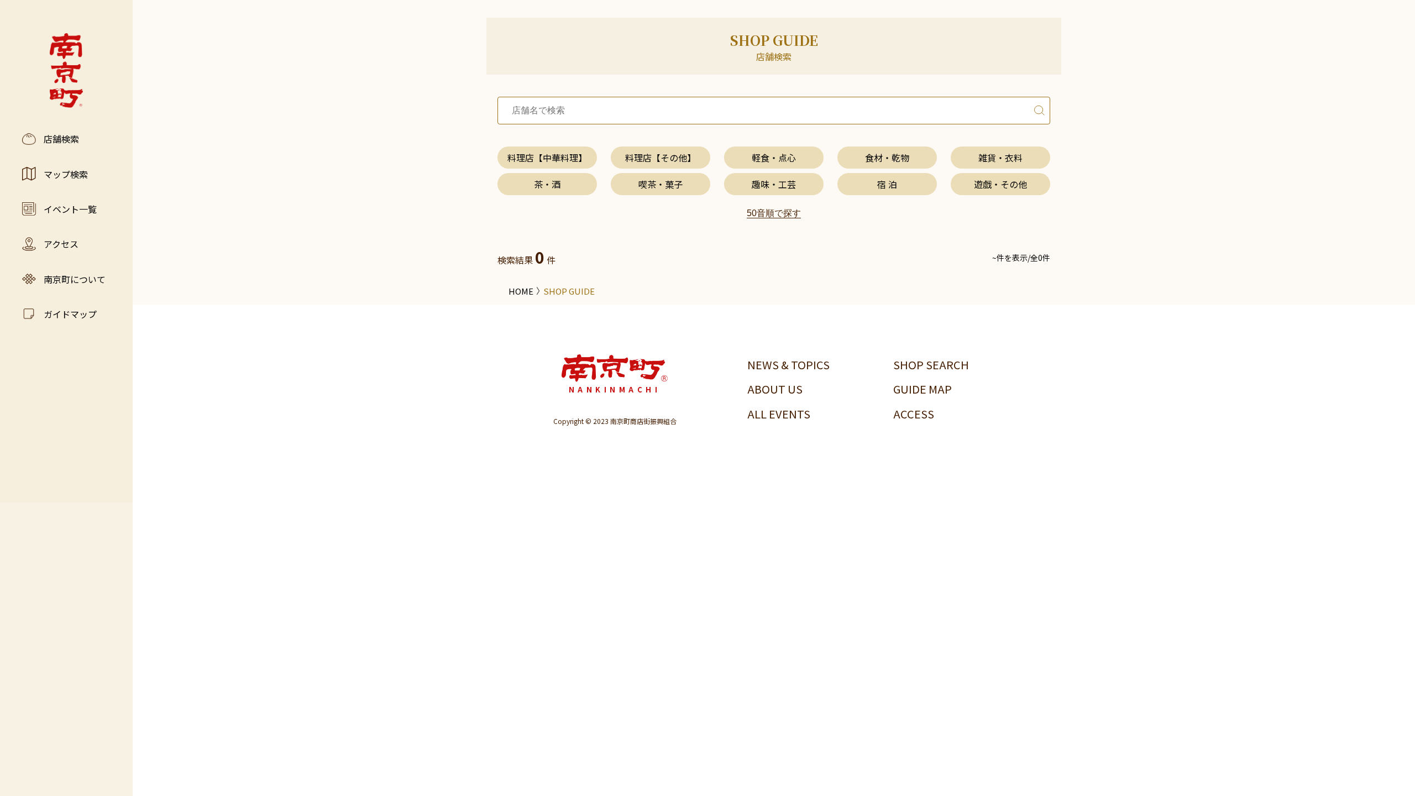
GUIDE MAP (922, 389)
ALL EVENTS (778, 414)
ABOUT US (775, 389)
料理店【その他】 (660, 157)
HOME (521, 291)
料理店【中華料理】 (547, 157)
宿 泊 (887, 184)
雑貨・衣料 (1000, 157)
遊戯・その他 (1000, 184)
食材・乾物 (887, 157)
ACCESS (913, 414)
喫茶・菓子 (660, 184)
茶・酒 (547, 184)
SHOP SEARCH (931, 365)
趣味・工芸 (774, 184)
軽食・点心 (774, 157)
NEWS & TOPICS (788, 365)
